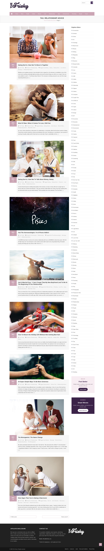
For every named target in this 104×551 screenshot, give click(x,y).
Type (74, 356)
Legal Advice (76, 228)
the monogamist (32, 441)
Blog (74, 57)
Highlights (75, 195)
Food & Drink (76, 143)
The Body (75, 338)
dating (51, 67)
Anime (74, 36)
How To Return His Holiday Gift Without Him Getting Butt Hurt (39, 334)
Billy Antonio (22, 287)
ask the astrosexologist (55, 235)
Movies (39, 13)
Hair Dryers (75, 182)
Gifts (74, 161)
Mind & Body (76, 253)
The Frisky (21, 67)
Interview (75, 222)
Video (74, 365)
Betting (74, 51)
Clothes (74, 91)
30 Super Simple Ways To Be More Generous (33, 381)
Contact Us (72, 549)
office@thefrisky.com (47, 538)
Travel (86, 13)
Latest (76, 549)
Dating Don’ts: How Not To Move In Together (33, 65)
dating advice (47, 125)
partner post (53, 384)
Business (75, 60)
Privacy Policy (91, 549)
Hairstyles (75, 189)
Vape (74, 359)
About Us (66, 549)
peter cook (26, 502)
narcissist (20, 502)
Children (75, 82)
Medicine (75, 250)
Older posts (14, 516)
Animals (75, 33)
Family (74, 131)
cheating (56, 287)
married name (58, 440)
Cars (74, 70)
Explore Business (83, 410)
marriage (52, 440)
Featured (75, 137)
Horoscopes (34, 235)
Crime (74, 103)
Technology (75, 335)
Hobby (74, 201)
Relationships (52, 13)
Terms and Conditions (83, 549)
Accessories (75, 30)
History (74, 198)
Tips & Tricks (76, 344)
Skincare (75, 317)
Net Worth (75, 274)
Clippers (75, 88)
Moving (74, 265)
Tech (74, 332)
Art (73, 39)
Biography (75, 54)
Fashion (75, 134)
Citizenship (75, 85)
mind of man (61, 125)
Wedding (75, 372)
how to (49, 500)
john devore (54, 125)
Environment (76, 128)
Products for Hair (77, 292)
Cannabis (75, 67)
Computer (75, 94)
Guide (74, 170)
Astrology (75, 42)
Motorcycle (75, 259)
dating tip (50, 337)
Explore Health (83, 389)
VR (73, 369)
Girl (74, 164)
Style (59, 13)
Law (74, 225)
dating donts (56, 67)
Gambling (75, 152)
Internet (75, 219)
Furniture (75, 146)
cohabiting (46, 67)
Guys (32, 125)
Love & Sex (75, 237)
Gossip (74, 167)
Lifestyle (75, 234)
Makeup (75, 243)
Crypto (74, 106)
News (22, 13)
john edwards (55, 500)
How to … (75, 213)
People (74, 283)
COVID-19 (75, 100)
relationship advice (28, 69)
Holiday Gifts (56, 337)
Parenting (74, 13)
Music (74, 268)
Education (75, 121)
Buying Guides (76, 64)
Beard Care (75, 45)
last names (46, 440)
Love (45, 13)
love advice (63, 67)
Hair (74, 176)
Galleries (75, 149)
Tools (74, 347)
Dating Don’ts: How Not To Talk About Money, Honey (35, 179)
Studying (75, 323)
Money (32, 182)
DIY (74, 115)
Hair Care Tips (76, 179)
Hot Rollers (75, 210)
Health (27, 13)
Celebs (33, 13)
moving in (20, 69)
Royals (80, 13)
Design (74, 112)
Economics (75, 118)
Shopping (75, 314)
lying (65, 287)
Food (74, 140)
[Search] (92, 2)
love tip (61, 287)
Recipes (75, 298)
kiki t (19, 237)
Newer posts (64, 516)
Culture (74, 109)
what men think (31, 127)
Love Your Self (76, 240)
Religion (75, 304)
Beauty (74, 48)
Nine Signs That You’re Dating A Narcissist (32, 498)
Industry (75, 216)
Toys (74, 350)
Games (74, 155)
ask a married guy (48, 287)
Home (16, 13)
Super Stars (75, 329)
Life (74, 231)
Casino (74, 73)
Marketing (75, 247)
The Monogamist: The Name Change (30, 437)
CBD (74, 76)
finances (61, 182)
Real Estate (75, 295)
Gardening (75, 158)
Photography (76, 289)
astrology (64, 235)
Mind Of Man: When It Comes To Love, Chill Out (34, 123)
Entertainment (66, 13)
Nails (74, 271)
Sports (74, 320)
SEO (74, 311)
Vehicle (74, 362)
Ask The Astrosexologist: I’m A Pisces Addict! (33, 232)
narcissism (62, 500)
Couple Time (76, 97)
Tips (74, 341)
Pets (74, 286)
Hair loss (75, 186)
